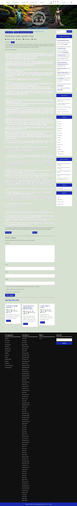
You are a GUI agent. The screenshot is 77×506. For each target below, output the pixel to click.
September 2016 (25, 390)
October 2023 (25, 359)
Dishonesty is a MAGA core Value (64, 107)
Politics (15, 32)
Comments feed (60, 201)
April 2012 (24, 452)
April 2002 (24, 498)
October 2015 (25, 396)
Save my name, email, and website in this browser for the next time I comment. (22, 286)
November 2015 (25, 394)
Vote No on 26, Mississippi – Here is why (28, 307)
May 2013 (24, 429)
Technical (59, 149)
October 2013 (25, 419)
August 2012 (25, 444)
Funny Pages (60, 89)
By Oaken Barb (38, 28)
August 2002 (25, 492)
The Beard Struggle (61, 48)
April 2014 (24, 411)
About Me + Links (25, 2)
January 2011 (25, 483)
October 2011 (25, 465)
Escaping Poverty (34, 2)
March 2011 (24, 479)
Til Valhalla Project (61, 54)
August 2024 (25, 348)
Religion (58, 146)
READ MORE (9, 321)
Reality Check (60, 144)
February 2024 (25, 353)
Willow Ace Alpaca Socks (62, 72)
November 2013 (25, 417)
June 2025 (24, 340)
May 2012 (24, 450)
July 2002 (24, 494)
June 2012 (24, 448)
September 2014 (25, 404)
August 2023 (25, 363)
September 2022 (25, 367)
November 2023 (25, 357)
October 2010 (25, 490)
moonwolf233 (60, 170)
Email (6, 272)
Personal (59, 139)
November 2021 (25, 373)
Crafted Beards (65, 52)
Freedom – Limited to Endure (63, 111)
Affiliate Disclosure (15, 2)
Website (7, 279)
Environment (59, 128)
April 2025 (24, 342)
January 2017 (25, 388)
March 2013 (24, 433)
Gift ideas (59, 130)
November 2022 (25, 365)
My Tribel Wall (60, 78)
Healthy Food (60, 133)
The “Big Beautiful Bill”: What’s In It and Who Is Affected (64, 104)
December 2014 (25, 402)
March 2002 (24, 500)
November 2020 (25, 377)
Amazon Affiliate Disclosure (63, 40)
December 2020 (25, 375)
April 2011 (24, 477)
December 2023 (25, 355)
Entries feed (59, 199)
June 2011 (24, 473)
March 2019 (24, 384)
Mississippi (59, 135)
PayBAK (59, 137)
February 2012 (25, 456)
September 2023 (25, 361)
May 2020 (24, 379)
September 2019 (25, 382)
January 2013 (25, 438)
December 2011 (25, 461)
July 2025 (24, 338)
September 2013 (25, 421)
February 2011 (25, 481)
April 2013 (24, 431)
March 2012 (24, 454)
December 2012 (25, 440)
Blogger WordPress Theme (30, 504)
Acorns (65, 44)
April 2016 (24, 392)
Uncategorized (60, 153)
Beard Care (59, 123)
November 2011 (25, 463)
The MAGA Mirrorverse (61, 109)
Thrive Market (60, 85)
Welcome (8, 2)
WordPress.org (60, 204)
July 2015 (24, 400)
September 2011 (25, 467)
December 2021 (25, 371)
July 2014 (24, 409)
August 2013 (25, 423)
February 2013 (25, 436)
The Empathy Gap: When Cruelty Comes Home (63, 100)
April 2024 (24, 350)
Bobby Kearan (60, 163)
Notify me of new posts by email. (13, 291)
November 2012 (25, 442)
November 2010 (25, 487)
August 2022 (25, 369)
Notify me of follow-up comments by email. (15, 289)
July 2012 (24, 446)
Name (6, 264)
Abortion (59, 121)
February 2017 (25, 386)
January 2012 (25, 458)
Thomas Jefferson (60, 151)
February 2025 (25, 346)
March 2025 (24, 344)
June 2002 (24, 496)
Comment (7, 243)
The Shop (41, 2)
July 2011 (24, 471)
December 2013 (25, 415)
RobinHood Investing (61, 68)
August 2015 (25, 398)
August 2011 (25, 469)
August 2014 (25, 407)
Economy (59, 126)
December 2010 (25, 485)
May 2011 (24, 475)
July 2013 (24, 425)
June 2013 (24, 427)
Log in (58, 197)
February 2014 (25, 413)
